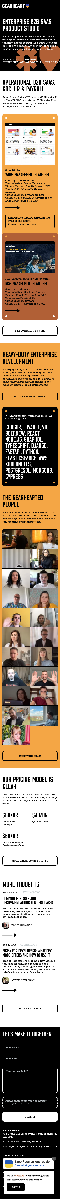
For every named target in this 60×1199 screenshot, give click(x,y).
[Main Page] (14, 6)
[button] (30, 1102)
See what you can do (28, 1165)
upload (9, 1101)
